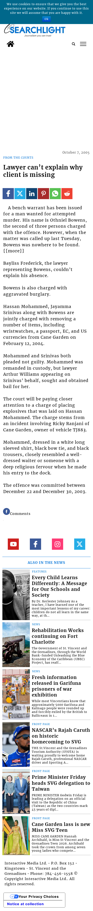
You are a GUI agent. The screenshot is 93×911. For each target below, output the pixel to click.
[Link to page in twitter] (20, 193)
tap (83, 44)
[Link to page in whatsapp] (55, 193)
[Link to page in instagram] (57, 544)
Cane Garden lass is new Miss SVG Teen (61, 827)
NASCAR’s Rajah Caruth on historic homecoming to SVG (61, 736)
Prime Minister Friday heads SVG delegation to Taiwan (61, 783)
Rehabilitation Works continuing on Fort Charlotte (58, 636)
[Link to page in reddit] (66, 193)
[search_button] (73, 44)
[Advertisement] (46, 97)
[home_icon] (10, 44)
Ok (46, 19)
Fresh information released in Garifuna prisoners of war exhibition (56, 686)
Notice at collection (25, 904)
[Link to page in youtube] (13, 544)
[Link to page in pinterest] (43, 193)
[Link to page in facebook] (8, 193)
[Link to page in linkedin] (31, 193)
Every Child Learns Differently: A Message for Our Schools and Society (59, 586)
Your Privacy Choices (39, 896)
